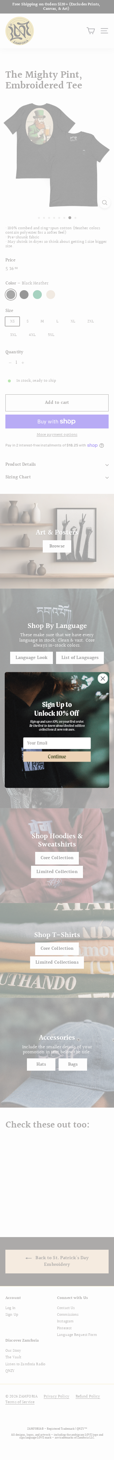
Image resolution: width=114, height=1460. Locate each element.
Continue (57, 757)
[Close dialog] (102, 678)
